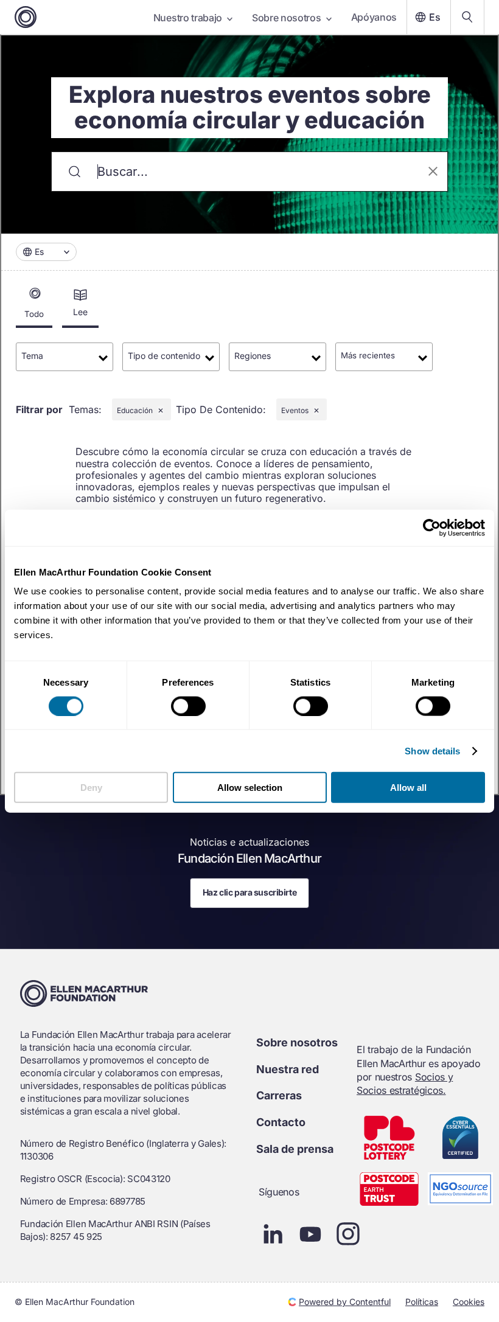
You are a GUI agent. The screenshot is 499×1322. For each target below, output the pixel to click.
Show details (432, 750)
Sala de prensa (294, 1149)
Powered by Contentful (345, 1301)
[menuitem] (80, 306)
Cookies (468, 1301)
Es (435, 17)
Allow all (408, 787)
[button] (46, 252)
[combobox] (46, 252)
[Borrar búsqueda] (433, 172)
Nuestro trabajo (187, 18)
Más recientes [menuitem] (368, 355)
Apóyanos (374, 17)
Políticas (421, 1301)
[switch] (188, 705)
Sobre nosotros (286, 18)
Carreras (279, 1095)
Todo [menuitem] (34, 314)
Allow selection (249, 787)
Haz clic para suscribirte (250, 892)
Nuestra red (287, 1069)
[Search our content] (467, 17)
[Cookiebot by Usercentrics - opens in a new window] (432, 527)
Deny (91, 787)
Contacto (280, 1122)
